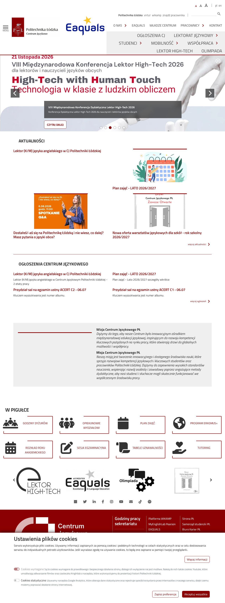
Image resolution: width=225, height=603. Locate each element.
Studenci (128, 43)
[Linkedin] (94, 501)
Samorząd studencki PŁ (196, 524)
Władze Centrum (163, 25)
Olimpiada (211, 51)
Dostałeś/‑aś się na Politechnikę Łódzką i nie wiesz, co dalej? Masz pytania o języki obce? (58, 235)
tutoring (204, 448)
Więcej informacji (197, 559)
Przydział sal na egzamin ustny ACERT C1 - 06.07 (148, 289)
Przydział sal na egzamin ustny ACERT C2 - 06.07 (49, 289)
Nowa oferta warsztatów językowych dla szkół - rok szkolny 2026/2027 (157, 235)
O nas (117, 25)
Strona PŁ (188, 519)
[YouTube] (121, 501)
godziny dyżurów (35, 423)
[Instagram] (111, 501)
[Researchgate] (75, 501)
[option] (38, 480)
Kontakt (215, 25)
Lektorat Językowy (193, 35)
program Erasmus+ (204, 423)
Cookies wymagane (32, 569)
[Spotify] (149, 501)
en (220, 5)
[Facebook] (103, 501)
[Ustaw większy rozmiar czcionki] (200, 6)
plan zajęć (147, 423)
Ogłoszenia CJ (151, 35)
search (219, 14)
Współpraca (200, 43)
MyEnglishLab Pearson (162, 524)
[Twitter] (85, 501)
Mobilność (162, 43)
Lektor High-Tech (175, 51)
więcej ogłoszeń (198, 301)
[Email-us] (131, 501)
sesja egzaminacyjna (91, 448)
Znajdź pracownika (174, 15)
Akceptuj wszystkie (195, 594)
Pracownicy (190, 25)
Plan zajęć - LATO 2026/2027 (134, 188)
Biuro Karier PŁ (191, 529)
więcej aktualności (197, 244)
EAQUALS (138, 25)
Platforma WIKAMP (160, 519)
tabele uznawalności (148, 448)
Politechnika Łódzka (130, 15)
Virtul (147, 15)
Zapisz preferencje (165, 594)
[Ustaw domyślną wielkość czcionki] (196, 6)
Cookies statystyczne (33, 580)
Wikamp (156, 15)
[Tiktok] (140, 501)
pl (216, 5)
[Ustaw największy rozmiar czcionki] (206, 5)
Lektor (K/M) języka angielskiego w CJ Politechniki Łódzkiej (57, 150)
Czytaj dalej (55, 125)
